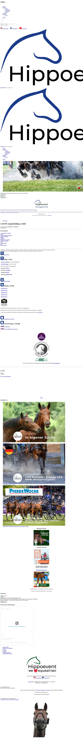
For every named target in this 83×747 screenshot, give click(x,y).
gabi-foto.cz (40, 312)
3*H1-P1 (7, 272)
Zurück (41, 397)
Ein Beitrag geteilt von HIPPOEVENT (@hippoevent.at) (17, 642)
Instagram (43, 690)
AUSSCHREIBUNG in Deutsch (11, 329)
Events (6, 8)
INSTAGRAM (5, 28)
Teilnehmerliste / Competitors (6, 235)
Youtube (48, 690)
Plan (1, 244)
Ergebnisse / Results (4, 240)
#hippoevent (30, 681)
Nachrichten (7, 9)
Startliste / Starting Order (5, 239)
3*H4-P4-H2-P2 (8, 274)
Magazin (4, 7)
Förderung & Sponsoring (8, 648)
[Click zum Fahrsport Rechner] (41, 564)
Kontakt (4, 651)
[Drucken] (5, 220)
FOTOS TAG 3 (4, 292)
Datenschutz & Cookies (7, 653)
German (6, 25)
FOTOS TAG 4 (4, 290)
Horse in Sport (6, 647)
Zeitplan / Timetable (4, 236)
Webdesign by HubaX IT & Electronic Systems (9, 699)
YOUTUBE (24, 28)
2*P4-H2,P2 (7, 270)
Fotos (6, 15)
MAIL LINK (49, 215)
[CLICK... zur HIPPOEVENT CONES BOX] (41, 586)
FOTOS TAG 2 (4, 294)
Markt (4, 17)
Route (1, 234)
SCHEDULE (7, 326)
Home (4, 6)
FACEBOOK (14, 28)
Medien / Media (3, 243)
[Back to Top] (0, 645)
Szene (6, 12)
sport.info (5, 13)
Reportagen (7, 11)
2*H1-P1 (7, 268)
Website (2, 237)
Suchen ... (2, 24)
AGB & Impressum (6, 652)
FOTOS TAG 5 (4, 288)
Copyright (5, 650)
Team (4, 649)
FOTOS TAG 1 (4, 296)
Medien (4, 14)
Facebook (2, 238)
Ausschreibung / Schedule (6, 233)
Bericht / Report (3, 245)
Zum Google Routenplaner (5, 376)
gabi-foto (40, 310)
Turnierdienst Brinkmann (55, 363)
